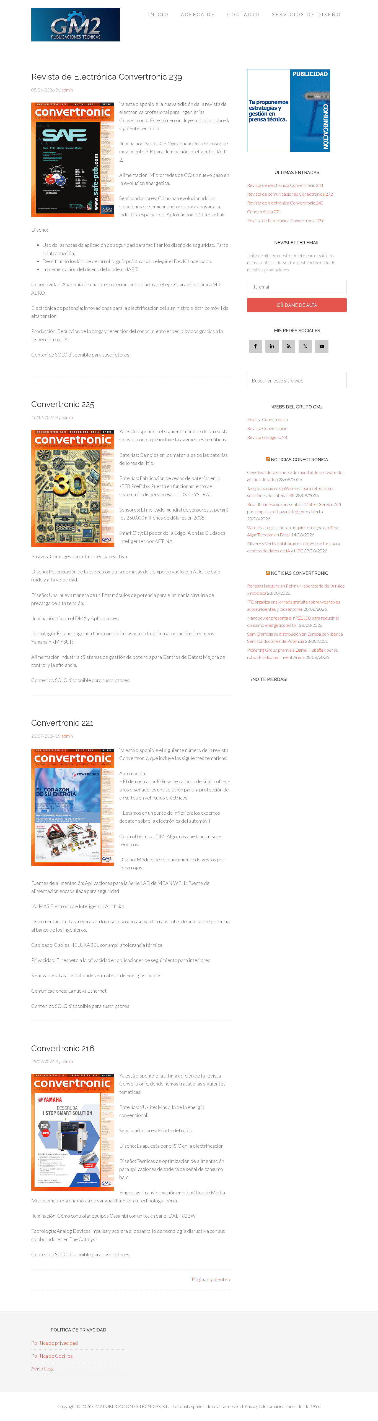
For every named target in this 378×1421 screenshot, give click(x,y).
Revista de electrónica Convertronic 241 (285, 185)
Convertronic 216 (62, 1048)
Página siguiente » (211, 1279)
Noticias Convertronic (299, 573)
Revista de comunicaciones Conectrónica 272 (290, 193)
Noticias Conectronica (299, 459)
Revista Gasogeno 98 (267, 437)
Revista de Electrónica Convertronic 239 (106, 77)
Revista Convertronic (267, 428)
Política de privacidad (54, 1343)
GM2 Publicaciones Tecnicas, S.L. (75, 24)
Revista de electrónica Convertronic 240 (285, 202)
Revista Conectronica (267, 419)
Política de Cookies (52, 1356)
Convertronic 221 (62, 723)
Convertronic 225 (62, 404)
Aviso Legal (43, 1368)
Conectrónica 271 (264, 211)
